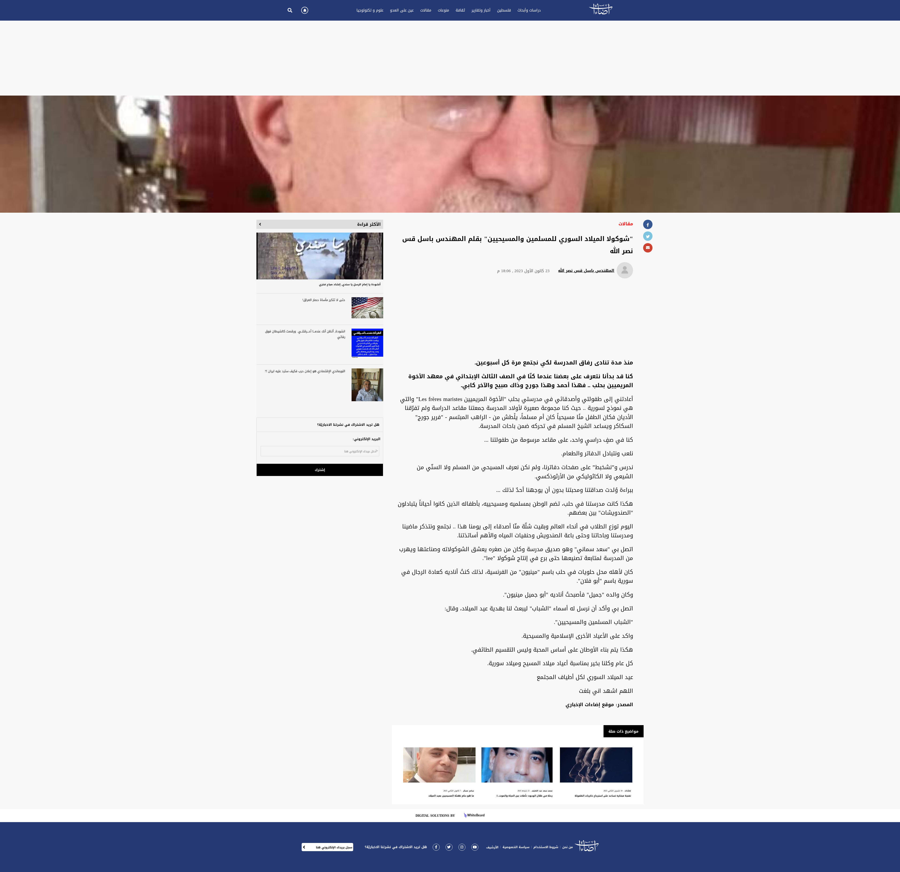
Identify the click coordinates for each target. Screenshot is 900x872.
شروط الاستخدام (545, 847)
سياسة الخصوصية (515, 847)
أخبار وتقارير (481, 10)
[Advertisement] (450, 58)
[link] (436, 847)
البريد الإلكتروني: (366, 439)
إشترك (320, 470)
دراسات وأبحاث (529, 10)
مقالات (425, 10)
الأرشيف (492, 847)
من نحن (567, 847)
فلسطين (504, 10)
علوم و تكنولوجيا (369, 10)
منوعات (443, 10)
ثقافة (460, 10)
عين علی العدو (402, 10)
